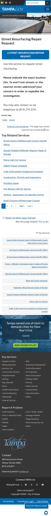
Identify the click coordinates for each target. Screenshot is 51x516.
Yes (40, 221)
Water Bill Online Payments (37, 281)
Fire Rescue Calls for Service (17, 188)
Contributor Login (26, 501)
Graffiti (5, 419)
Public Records (32, 386)
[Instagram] (37, 484)
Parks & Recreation (33, 375)
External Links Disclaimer (18, 126)
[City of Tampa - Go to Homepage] (12, 9)
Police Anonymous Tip (34, 422)
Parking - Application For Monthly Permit (23, 194)
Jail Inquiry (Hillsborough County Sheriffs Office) (28, 250)
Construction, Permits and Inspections (22, 177)
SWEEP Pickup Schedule (15, 165)
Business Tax (7, 368)
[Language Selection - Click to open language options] (2, 2)
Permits (29, 382)
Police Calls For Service (14, 160)
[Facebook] (26, 484)
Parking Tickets (32, 379)
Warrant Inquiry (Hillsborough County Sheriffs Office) (26, 274)
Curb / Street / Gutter (34, 412)
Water (28, 397)
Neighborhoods (8, 375)
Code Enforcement (33, 368)
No (47, 221)
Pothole (5, 422)
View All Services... (9, 400)
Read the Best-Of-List (25, 345)
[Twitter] (31, 484)
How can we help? (32, 3)
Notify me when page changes (20, 217)
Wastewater (7, 397)
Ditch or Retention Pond (11, 415)
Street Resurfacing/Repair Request (26, 54)
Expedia (26, 335)
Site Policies (42, 501)
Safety (4, 120)
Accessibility (8, 501)
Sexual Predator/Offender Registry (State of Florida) (27, 294)
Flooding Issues (11, 183)
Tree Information (32, 393)
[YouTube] (43, 484)
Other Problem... (9, 430)
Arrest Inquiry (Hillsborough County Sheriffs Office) (27, 257)
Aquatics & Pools (9, 361)
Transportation (32, 390)
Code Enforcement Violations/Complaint (23, 171)
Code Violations (8, 412)
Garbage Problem (33, 415)
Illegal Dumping (32, 419)
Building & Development (35, 365)
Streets (12, 120)
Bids (27, 361)
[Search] (47, 3)
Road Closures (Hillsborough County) (21, 200)
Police (4, 386)
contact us (23, 471)
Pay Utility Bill (7, 382)
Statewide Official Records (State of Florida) (30, 288)
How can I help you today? (36, 505)
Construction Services (11, 372)
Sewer (4, 426)
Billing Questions (9, 365)
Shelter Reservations (10, 390)
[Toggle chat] (45, 512)
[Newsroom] (10, 2)
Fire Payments (31, 372)
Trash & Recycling (9, 393)
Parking (5, 379)
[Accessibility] (6, 2)
